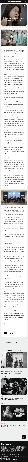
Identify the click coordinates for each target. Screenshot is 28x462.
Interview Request (8, 342)
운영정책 (9, 454)
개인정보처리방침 (15, 454)
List (16, 342)
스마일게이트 (3, 454)
